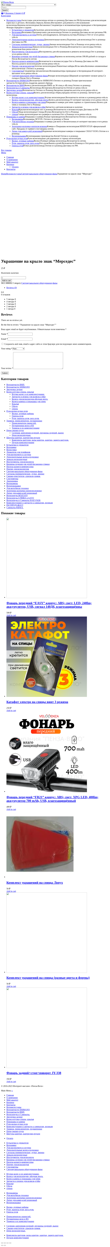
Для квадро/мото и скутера (24, 35)
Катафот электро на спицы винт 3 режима (37, 702)
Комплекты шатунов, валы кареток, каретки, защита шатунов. (40, 440)
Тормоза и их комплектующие (25, 428)
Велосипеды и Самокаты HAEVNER (23, 500)
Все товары (6, 150)
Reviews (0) (11, 288)
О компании (12, 159)
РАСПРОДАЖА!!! (14, 505)
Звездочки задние (14, 90)
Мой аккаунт (12, 162)
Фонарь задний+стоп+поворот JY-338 (33, 1073)
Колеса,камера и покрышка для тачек (29, 102)
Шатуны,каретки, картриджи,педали (23, 438)
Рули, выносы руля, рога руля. (25, 143)
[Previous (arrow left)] (2, 1245)
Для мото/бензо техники (23, 121)
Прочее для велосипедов (23, 66)
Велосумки (11, 450)
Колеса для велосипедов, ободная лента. (30, 100)
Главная (10, 157)
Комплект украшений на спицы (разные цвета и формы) (48, 977)
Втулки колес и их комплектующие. (28, 97)
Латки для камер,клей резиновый (27, 131)
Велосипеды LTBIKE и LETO (20, 498)
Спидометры (18, 71)
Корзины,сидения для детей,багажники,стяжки (33, 56)
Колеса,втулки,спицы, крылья (20, 92)
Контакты (10, 169)
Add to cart (6, 281)
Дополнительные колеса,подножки (28, 39)
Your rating (6, 348)
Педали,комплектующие (23, 442)
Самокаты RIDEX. (14, 507)
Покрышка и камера (15, 117)
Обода (15, 112)
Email (4, 339)
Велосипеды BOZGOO (17, 495)
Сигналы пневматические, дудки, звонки (31, 44)
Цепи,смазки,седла (15, 430)
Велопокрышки (19, 136)
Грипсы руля (17, 146)
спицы (15, 114)
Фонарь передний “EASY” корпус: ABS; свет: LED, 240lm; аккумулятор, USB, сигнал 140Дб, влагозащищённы (49, 604)
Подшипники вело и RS (23, 425)
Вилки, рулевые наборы (23, 141)
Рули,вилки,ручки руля (17, 138)
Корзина (10, 164)
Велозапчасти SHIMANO (18, 80)
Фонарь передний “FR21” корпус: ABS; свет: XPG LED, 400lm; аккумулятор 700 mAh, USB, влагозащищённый (52, 798)
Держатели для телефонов (18, 452)
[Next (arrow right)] (5, 1245)
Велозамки (17, 32)
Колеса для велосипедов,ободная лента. (30, 399)
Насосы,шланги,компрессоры (25, 61)
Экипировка (12, 481)
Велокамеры (17, 119)
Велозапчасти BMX (15, 85)
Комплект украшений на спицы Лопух (34, 882)
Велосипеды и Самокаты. (18, 88)
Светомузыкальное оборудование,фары (30, 76)
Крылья (15, 109)
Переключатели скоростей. (24, 423)
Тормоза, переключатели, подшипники (24, 421)
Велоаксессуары (13, 20)
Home (3, 174)
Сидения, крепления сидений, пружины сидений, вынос (38, 433)
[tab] (57, 288)
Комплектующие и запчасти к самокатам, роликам (29, 503)
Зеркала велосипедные (22, 47)
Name (4, 334)
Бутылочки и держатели (23, 30)
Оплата (15, 167)
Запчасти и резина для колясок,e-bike (29, 107)
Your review (7, 368)
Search (5, 10)
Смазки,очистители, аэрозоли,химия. (23, 476)
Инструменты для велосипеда (25, 51)
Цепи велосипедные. (21, 435)
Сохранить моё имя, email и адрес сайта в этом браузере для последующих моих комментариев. (48, 344)
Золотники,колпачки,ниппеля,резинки (29, 126)
